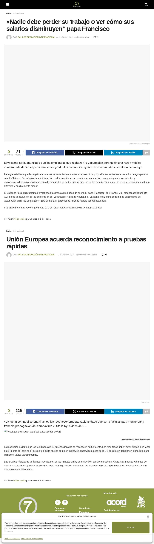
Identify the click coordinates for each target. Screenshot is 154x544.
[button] (147, 516)
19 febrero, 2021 (66, 37)
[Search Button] (146, 4)
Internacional (18, 14)
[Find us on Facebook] (58, 502)
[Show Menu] (7, 4)
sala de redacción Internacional (36, 37)
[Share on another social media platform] (146, 152)
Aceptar (131, 527)
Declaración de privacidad (32, 539)
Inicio (8, 14)
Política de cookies (12, 539)
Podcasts (84, 512)
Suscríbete (84, 508)
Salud (94, 255)
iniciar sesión (19, 219)
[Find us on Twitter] (65, 502)
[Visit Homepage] (77, 5)
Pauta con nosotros (60, 509)
